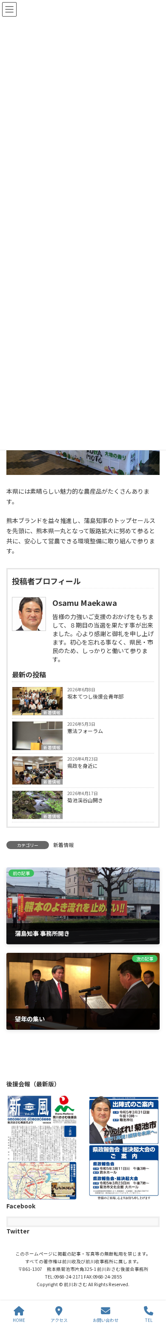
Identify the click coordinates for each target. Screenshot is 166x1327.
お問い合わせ (105, 1320)
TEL (148, 1320)
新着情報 (51, 712)
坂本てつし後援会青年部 (95, 696)
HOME (19, 1320)
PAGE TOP (152, 1288)
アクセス (59, 1320)
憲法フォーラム (85, 730)
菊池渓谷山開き (85, 800)
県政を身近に (82, 765)
